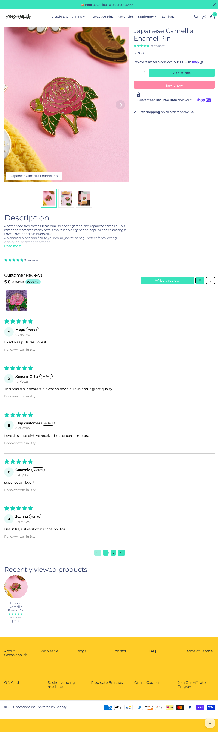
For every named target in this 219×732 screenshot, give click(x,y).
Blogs (81, 651)
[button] (145, 70)
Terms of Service (199, 651)
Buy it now (174, 85)
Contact (119, 651)
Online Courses (147, 683)
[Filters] (199, 280)
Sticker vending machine (61, 684)
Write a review (167, 281)
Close (214, 4)
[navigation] (49, 198)
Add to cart (182, 73)
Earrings (168, 17)
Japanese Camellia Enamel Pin (16, 607)
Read (12, 246)
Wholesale (49, 651)
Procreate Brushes (107, 683)
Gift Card (11, 683)
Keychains (126, 17)
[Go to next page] (121, 553)
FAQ (152, 651)
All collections (68, 16)
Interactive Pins (102, 17)
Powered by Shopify (52, 707)
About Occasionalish (16, 653)
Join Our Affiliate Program (192, 684)
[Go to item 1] (16, 300)
